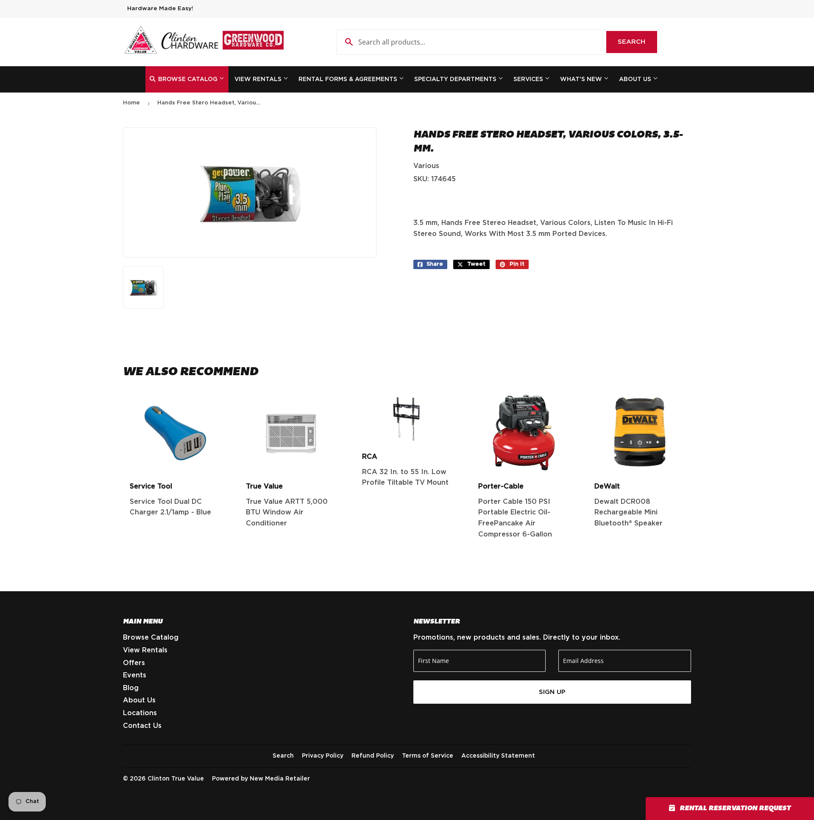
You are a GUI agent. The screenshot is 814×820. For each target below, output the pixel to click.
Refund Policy (372, 756)
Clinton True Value (176, 779)
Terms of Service (427, 756)
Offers (134, 663)
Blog (131, 688)
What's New (582, 79)
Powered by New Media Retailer (261, 779)
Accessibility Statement (498, 756)
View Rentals (258, 79)
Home (131, 103)
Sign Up (552, 692)
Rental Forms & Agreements (348, 79)
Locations (140, 713)
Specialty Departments (456, 79)
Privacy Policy (322, 756)
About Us (636, 79)
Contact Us (142, 725)
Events (134, 675)
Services (529, 79)
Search (637, 42)
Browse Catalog (187, 79)
